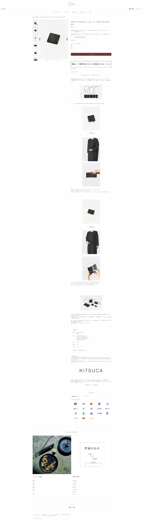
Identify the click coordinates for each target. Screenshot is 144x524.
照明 (33, 487)
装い (33, 491)
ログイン (138, 8)
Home (34, 17)
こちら (85, 350)
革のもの (74, 485)
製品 (37, 17)
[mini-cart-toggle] (142, 9)
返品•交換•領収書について (55, 514)
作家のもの (75, 480)
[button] (35, 23)
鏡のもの (74, 487)
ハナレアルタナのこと (56, 12)
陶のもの (74, 491)
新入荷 (90, 12)
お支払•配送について (45, 514)
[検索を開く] (1, 8)
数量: (72, 47)
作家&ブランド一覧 (83, 12)
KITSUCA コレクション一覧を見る (91, 384)
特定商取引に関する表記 (65, 514)
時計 (33, 485)
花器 (33, 489)
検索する (4, 8)
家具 (33, 482)
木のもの (74, 482)
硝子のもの (75, 489)
